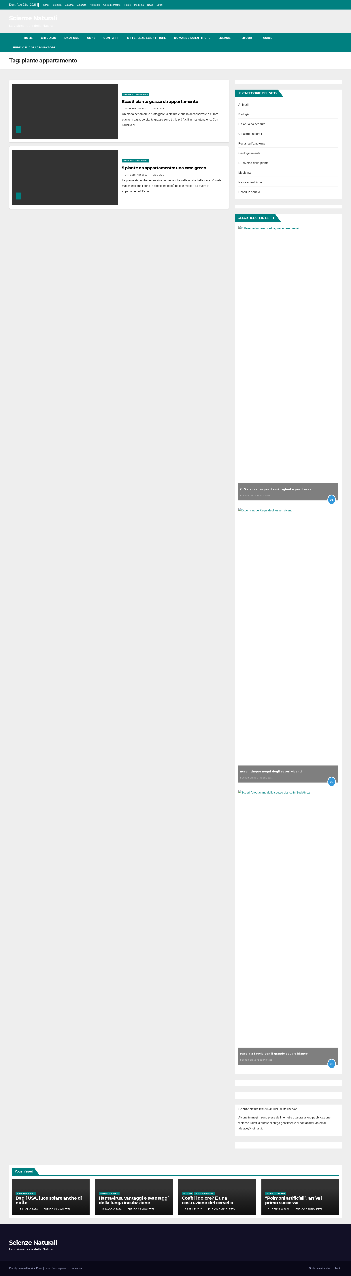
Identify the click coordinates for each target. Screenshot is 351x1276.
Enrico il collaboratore (34, 47)
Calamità (81, 4)
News (150, 4)
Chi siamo (48, 38)
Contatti (111, 38)
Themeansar (75, 1268)
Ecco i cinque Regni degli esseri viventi (271, 771)
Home (28, 38)
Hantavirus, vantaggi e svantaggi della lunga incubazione (134, 1200)
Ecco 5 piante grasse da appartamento (160, 101)
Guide (268, 38)
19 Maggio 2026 (112, 1209)
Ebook (247, 38)
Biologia (57, 4)
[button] (332, 42)
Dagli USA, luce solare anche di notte (49, 1200)
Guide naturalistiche (319, 1268)
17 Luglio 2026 (28, 1209)
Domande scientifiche (192, 38)
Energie (224, 38)
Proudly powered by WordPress (26, 1268)
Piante (127, 4)
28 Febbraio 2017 (136, 108)
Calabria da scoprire (251, 124)
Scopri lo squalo (249, 192)
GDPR (91, 38)
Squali (159, 4)
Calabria (69, 4)
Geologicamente (111, 4)
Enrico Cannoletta (57, 1209)
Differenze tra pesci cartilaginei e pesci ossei (276, 489)
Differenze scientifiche (146, 38)
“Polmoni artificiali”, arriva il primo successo (294, 1200)
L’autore (71, 38)
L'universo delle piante (135, 94)
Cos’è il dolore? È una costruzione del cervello (207, 1200)
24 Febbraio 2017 (136, 175)
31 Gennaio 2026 (279, 1209)
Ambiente (95, 4)
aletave (158, 108)
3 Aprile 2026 (194, 1209)
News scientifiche (250, 182)
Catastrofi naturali (250, 133)
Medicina (139, 4)
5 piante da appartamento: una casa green (164, 167)
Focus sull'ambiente (251, 143)
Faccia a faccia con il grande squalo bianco (274, 1053)
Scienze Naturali (33, 18)
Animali (46, 4)
